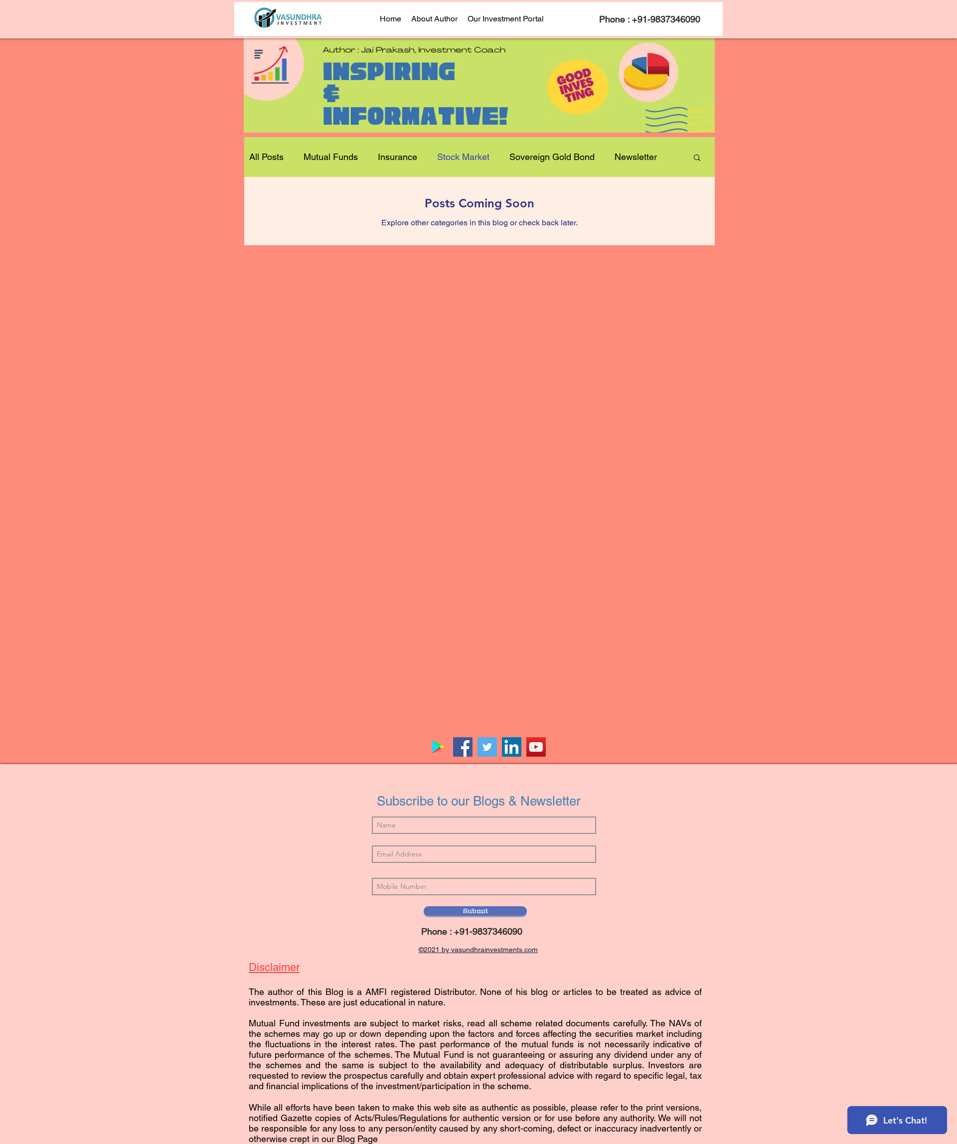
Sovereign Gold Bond (552, 157)
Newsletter (636, 157)
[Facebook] (463, 747)
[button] (697, 158)
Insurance (397, 157)
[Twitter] (487, 747)
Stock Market (463, 157)
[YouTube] (536, 747)
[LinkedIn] (511, 747)
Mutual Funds (331, 157)
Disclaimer (274, 967)
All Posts (266, 157)
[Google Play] (438, 747)
